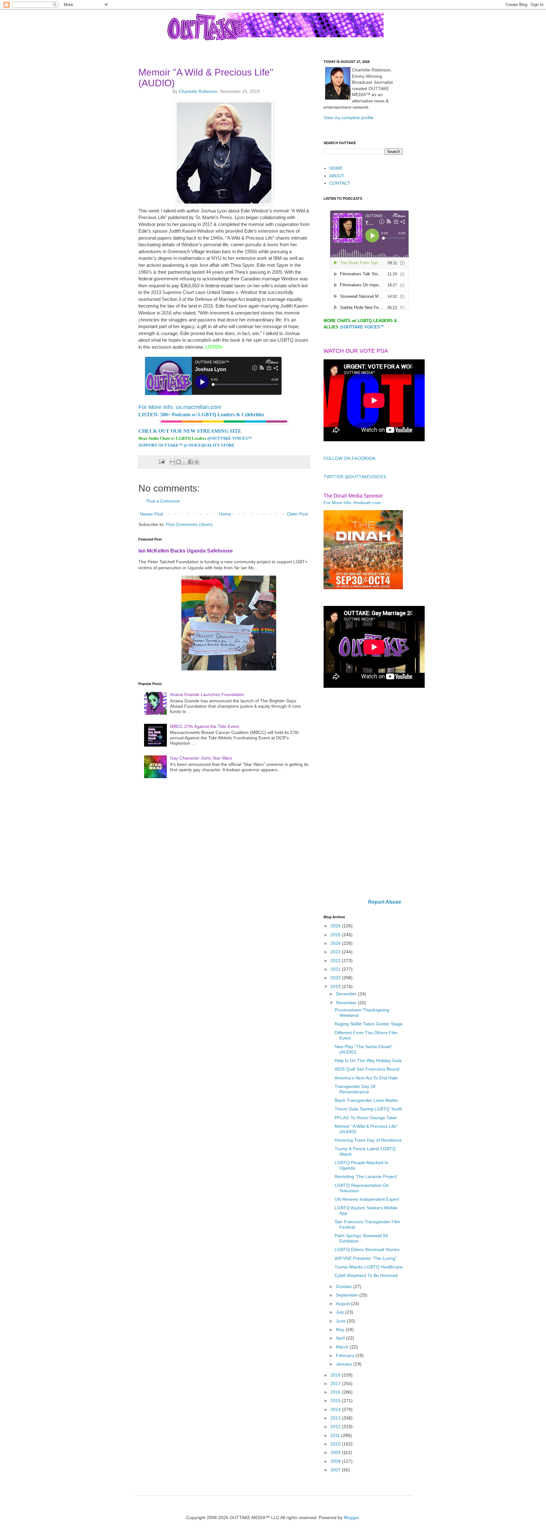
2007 (336, 1469)
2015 (336, 1400)
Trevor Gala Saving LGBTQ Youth (368, 1108)
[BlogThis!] (178, 462)
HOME (336, 168)
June (341, 1320)
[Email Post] (161, 461)
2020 (336, 977)
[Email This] (172, 462)
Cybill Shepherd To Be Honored (366, 1275)
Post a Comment (163, 501)
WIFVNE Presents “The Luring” (366, 1258)
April (341, 1338)
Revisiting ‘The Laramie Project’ (366, 1176)
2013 (336, 1417)
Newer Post (151, 513)
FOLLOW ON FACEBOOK (350, 458)
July (340, 1312)
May (341, 1329)
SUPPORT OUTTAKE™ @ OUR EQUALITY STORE (186, 445)
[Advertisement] (363, 794)
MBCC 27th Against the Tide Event (204, 726)
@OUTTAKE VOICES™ (229, 438)
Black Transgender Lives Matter (366, 1100)
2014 (336, 1409)
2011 (336, 1435)
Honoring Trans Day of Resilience (368, 1140)
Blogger (351, 1517)
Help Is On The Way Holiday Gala (368, 1060)
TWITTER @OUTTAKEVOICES (355, 476)
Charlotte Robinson (198, 91)
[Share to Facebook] (190, 462)
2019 (336, 986)
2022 (336, 960)
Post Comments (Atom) (189, 524)
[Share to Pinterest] (196, 462)
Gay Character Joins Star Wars (201, 757)
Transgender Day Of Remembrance (355, 1089)
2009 (336, 1452)
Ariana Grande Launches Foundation (207, 694)
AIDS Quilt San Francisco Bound (367, 1069)
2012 (336, 1426)
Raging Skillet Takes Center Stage (369, 1023)
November (347, 1002)
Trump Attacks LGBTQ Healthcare (369, 1266)
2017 (336, 1383)
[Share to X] (184, 462)
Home (225, 513)
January (344, 1363)
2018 (336, 1374)
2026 (336, 925)
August (343, 1303)
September (347, 1295)
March (343, 1346)
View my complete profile (348, 117)
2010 (336, 1443)
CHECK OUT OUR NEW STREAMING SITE (189, 431)
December (347, 993)
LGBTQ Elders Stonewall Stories (367, 1249)
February (345, 1355)
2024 (336, 943)
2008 (336, 1461)
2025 (336, 934)
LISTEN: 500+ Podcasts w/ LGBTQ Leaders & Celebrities (201, 414)
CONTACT (339, 183)
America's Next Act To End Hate (366, 1077)
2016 (336, 1392)
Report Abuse (384, 902)
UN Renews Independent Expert (367, 1199)
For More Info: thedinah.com (352, 502)
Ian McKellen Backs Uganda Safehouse (185, 550)
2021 (336, 969)
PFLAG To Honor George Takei (366, 1117)
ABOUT (336, 175)
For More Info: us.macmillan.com (179, 407)
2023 (336, 951)
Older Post (297, 513)
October (344, 1286)
